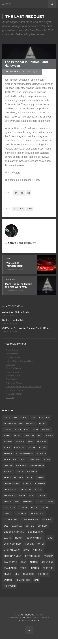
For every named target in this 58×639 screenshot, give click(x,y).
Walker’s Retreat (14, 375)
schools (43, 574)
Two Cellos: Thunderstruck (14, 264)
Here (36, 180)
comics (27, 484)
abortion (48, 568)
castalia (17, 526)
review (8, 441)
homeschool (23, 580)
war (17, 502)
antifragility (11, 484)
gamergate (10, 562)
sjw (29, 209)
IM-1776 (10, 397)
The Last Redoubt (24, 16)
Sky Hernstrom (13, 357)
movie (7, 447)
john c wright (35, 538)
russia (8, 514)
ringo (44, 508)
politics (18, 209)
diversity (9, 508)
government (37, 514)
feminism (19, 447)
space (7, 574)
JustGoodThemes (29, 620)
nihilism (37, 550)
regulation (10, 520)
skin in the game (13, 478)
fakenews (25, 490)
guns (17, 435)
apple (19, 472)
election (20, 514)
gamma (8, 538)
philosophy (21, 417)
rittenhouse (32, 556)
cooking (40, 484)
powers (46, 520)
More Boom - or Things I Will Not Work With (19, 285)
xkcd (26, 550)
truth (24, 568)
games (7, 429)
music (42, 423)
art (40, 435)
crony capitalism (14, 532)
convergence (24, 454)
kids (49, 538)
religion (32, 472)
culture (44, 417)
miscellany (21, 429)
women (8, 580)
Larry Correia (12, 544)
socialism (9, 496)
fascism (48, 556)
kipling (41, 496)
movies (20, 441)
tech (35, 429)
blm (31, 496)
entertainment (12, 556)
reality (8, 472)
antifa (7, 502)
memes (34, 562)
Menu (8, 4)
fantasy (41, 441)
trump (32, 447)
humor (19, 538)
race (30, 478)
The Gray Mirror (14, 394)
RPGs (30, 441)
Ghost (25, 618)
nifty (34, 508)
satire (40, 478)
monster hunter (35, 544)
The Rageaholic (13, 372)
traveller (10, 460)
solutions (47, 562)
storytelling (12, 550)
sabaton (29, 435)
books (49, 435)
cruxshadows (45, 502)
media (38, 490)
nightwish (10, 586)
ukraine (28, 502)
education (10, 490)
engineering (35, 532)
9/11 (6, 526)
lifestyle (34, 460)
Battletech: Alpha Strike (13, 320)
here (17, 172)
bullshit (21, 466)
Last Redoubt (12, 72)
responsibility (29, 520)
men (17, 574)
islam (46, 460)
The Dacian (11, 379)
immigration (37, 466)
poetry (8, 466)
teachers (28, 574)
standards (10, 568)
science (41, 454)
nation (35, 568)
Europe (8, 454)
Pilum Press (12, 350)
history (46, 429)
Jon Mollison (12, 353)
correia (42, 526)
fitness (23, 508)
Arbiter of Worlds (14, 383)
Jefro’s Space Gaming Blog (19, 361)
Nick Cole (10, 364)
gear (23, 562)
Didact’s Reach (13, 368)
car (36, 580)
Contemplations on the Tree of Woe (23, 386)
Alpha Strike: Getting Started (16, 312)
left (22, 460)
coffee (30, 526)
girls (7, 417)
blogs (42, 447)
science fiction (13, 423)
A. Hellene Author (14, 390)
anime (22, 496)
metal (7, 435)
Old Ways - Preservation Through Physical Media (26, 328)
